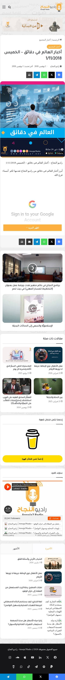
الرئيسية (56, 40)
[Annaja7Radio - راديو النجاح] (51, 7)
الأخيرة (48, 548)
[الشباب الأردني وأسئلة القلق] (53, 563)
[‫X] (51, 75)
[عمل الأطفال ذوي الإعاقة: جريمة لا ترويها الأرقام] (48, 355)
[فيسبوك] (59, 75)
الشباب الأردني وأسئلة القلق (30, 559)
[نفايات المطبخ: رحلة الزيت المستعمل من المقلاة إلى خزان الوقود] (53, 592)
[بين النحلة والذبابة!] (48, 386)
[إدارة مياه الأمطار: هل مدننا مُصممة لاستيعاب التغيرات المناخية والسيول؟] (53, 627)
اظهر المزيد (33, 228)
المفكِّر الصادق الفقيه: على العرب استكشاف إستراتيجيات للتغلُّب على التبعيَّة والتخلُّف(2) (17, 400)
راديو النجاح (54, 66)
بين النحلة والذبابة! (54, 397)
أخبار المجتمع (45, 40)
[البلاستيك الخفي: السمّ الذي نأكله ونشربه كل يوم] (17, 355)
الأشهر (16, 548)
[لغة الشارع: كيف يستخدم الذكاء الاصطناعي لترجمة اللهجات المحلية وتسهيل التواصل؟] (53, 608)
